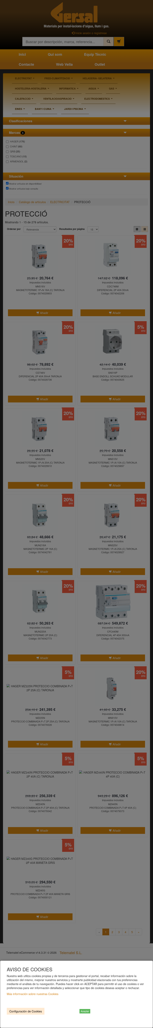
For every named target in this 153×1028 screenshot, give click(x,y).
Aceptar (85, 1011)
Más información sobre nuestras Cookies (32, 994)
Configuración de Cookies (25, 1011)
